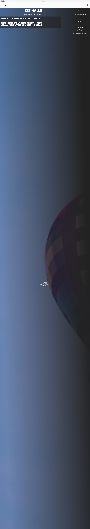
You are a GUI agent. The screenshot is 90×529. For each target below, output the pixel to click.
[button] (83, 5)
